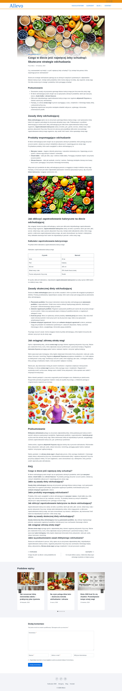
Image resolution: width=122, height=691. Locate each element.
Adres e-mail (55, 655)
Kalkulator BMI (78, 5)
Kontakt (108, 5)
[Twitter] (109, 1)
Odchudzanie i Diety (34, 54)
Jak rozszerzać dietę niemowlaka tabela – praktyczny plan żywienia (30, 596)
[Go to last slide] (20, 591)
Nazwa (31, 655)
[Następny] (102, 591)
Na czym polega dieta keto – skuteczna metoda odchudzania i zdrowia (60, 596)
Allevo (32, 65)
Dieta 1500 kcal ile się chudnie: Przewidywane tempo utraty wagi (89, 596)
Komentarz (33, 633)
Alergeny (90, 5)
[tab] (57, 611)
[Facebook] (107, 1)
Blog (66, 684)
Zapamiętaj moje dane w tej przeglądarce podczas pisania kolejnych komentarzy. (52, 660)
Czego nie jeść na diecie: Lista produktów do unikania (42, 554)
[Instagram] (112, 1)
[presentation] (30, 581)
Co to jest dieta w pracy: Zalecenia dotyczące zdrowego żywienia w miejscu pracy (80, 554)
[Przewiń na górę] (118, 688)
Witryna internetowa (80, 655)
